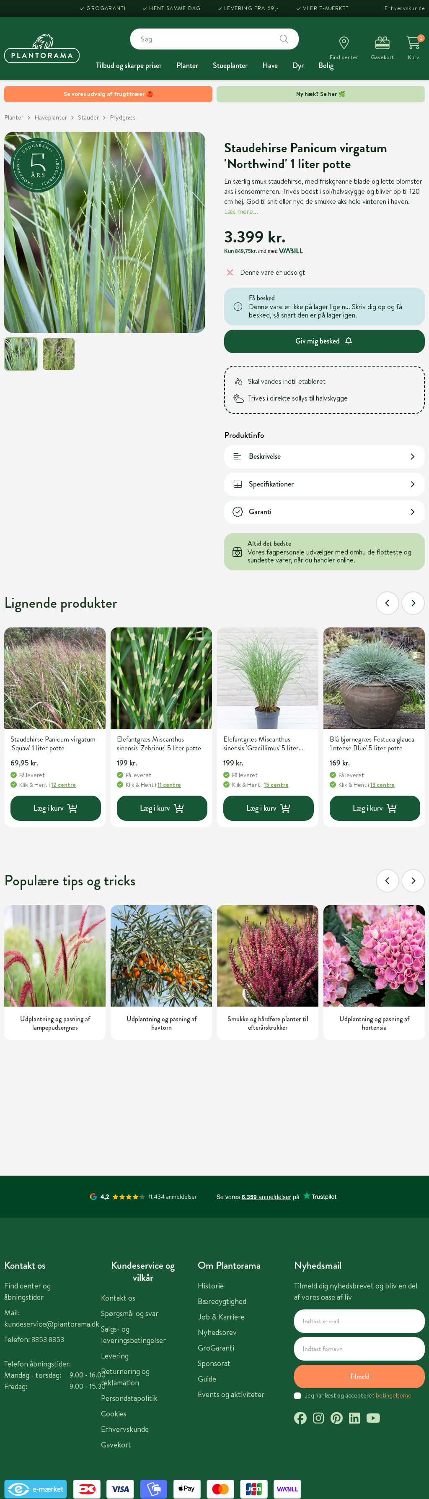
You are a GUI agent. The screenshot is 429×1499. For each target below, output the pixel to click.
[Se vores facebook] (300, 1419)
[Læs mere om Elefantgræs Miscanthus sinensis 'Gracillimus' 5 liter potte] (267, 678)
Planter (187, 65)
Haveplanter (50, 117)
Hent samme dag (175, 8)
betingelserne (393, 1395)
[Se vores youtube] (373, 1419)
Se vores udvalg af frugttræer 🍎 (108, 94)
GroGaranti (106, 8)
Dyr (298, 65)
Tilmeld (360, 1376)
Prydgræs (123, 117)
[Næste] (413, 603)
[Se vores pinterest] (337, 1419)
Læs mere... (241, 211)
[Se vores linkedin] (354, 1419)
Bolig (325, 65)
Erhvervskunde (405, 8)
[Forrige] (387, 603)
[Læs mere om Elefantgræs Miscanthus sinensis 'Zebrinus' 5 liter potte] (161, 678)
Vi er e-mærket (326, 8)
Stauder (88, 117)
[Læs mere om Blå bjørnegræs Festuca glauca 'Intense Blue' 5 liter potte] (374, 678)
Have (270, 65)
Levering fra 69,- (251, 8)
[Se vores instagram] (318, 1419)
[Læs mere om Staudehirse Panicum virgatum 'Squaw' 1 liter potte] (55, 678)
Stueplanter (230, 65)
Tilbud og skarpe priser (129, 65)
